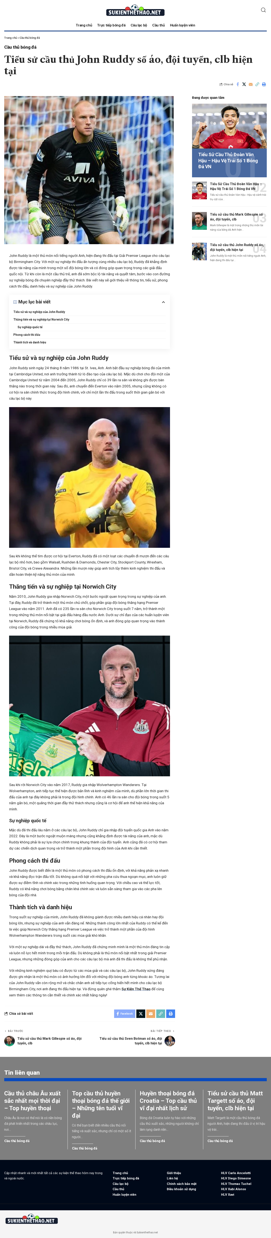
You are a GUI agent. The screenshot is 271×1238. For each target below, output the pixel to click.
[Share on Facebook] (238, 84)
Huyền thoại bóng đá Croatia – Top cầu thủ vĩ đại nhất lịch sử (168, 1101)
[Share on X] (244, 84)
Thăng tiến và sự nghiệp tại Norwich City (41, 319)
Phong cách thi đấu (26, 334)
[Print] (264, 84)
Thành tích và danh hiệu (29, 342)
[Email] (251, 84)
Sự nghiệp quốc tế (30, 327)
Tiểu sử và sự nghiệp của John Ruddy (39, 312)
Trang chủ (10, 37)
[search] (263, 10)
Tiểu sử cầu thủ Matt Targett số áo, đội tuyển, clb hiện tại (235, 1101)
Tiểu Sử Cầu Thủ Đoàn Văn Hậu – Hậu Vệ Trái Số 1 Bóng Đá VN (228, 160)
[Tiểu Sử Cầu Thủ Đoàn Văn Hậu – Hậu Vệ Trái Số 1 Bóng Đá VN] (229, 126)
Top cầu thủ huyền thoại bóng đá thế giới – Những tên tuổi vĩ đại (101, 1104)
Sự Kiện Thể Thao (136, 989)
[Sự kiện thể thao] (31, 1218)
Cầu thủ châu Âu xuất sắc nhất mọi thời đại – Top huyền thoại (32, 1101)
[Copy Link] (257, 84)
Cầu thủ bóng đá (29, 37)
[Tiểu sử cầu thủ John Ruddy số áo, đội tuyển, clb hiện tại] (199, 251)
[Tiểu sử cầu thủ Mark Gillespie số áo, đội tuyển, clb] (199, 221)
